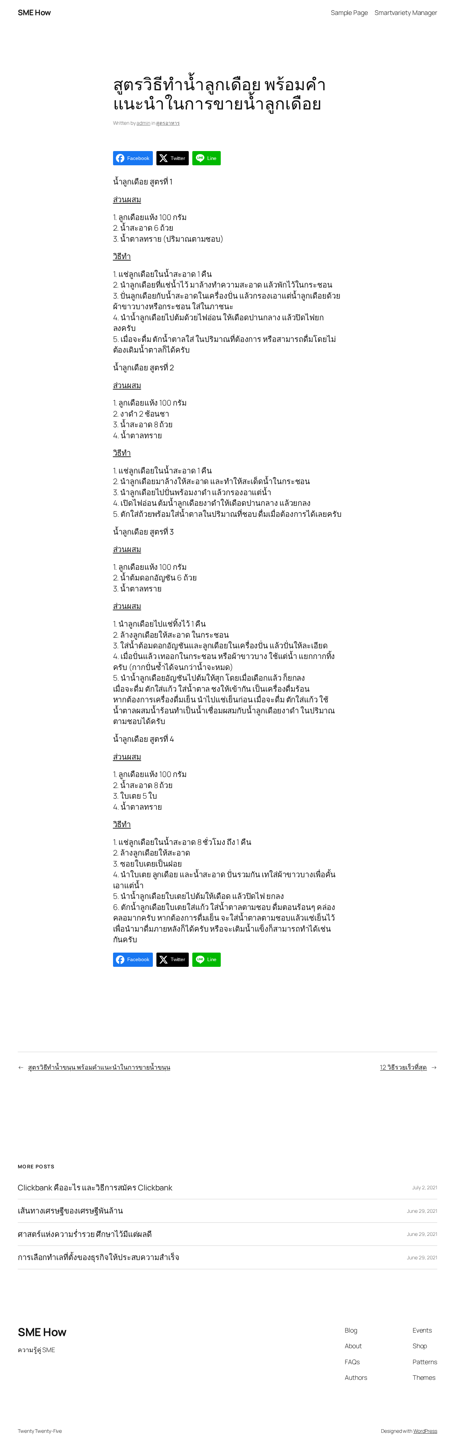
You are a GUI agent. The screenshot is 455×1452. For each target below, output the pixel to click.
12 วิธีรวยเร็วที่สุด (403, 1067)
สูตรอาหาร (168, 122)
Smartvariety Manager (406, 12)
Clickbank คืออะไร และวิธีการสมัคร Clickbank (95, 1187)
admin (143, 122)
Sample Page (349, 12)
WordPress (425, 1430)
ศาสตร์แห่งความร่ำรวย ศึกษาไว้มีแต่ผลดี (85, 1234)
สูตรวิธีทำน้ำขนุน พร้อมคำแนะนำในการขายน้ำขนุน (99, 1067)
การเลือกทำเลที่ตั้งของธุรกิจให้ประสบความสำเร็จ (99, 1257)
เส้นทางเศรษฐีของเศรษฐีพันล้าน (70, 1210)
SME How (34, 12)
